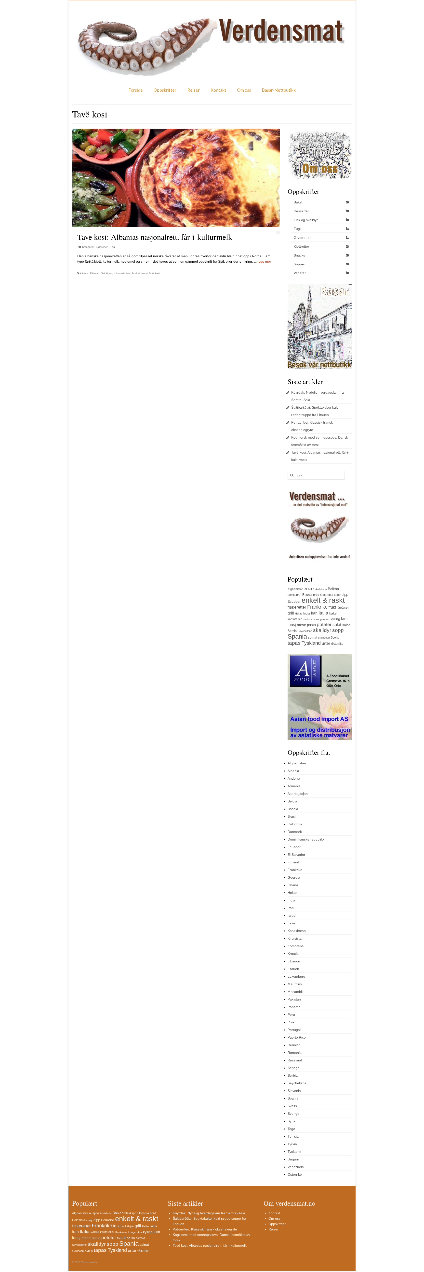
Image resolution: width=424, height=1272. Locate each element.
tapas (294, 643)
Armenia (294, 786)
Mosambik (296, 992)
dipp (345, 594)
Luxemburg (296, 976)
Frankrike (317, 607)
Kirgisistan (296, 938)
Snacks (299, 255)
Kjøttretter (102, 246)
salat (336, 624)
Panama (294, 1007)
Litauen (293, 969)
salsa (346, 625)
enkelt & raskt (323, 600)
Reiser (193, 90)
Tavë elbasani (139, 273)
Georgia (294, 877)
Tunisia (293, 1136)
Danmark (295, 832)
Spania (297, 636)
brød (316, 595)
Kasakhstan (297, 931)
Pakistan (294, 999)
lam (128, 273)
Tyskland (311, 643)
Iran (314, 613)
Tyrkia (292, 1144)
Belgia (292, 801)
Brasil (292, 816)
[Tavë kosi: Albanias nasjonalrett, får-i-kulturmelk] (176, 178)
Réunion (294, 1045)
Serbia (292, 631)
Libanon (294, 961)
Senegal (294, 1068)
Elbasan (94, 273)
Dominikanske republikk (306, 839)
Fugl (297, 229)
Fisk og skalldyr (306, 220)
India (306, 613)
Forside (135, 90)
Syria (291, 1121)
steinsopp (324, 637)
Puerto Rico (297, 1037)
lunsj (292, 625)
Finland (293, 862)
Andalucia (321, 589)
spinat (312, 637)
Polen (292, 1022)
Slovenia (294, 1091)
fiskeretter (297, 607)
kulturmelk (119, 273)
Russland (295, 1060)
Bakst (298, 202)
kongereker (323, 619)
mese (301, 625)
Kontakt (218, 90)
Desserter (301, 211)
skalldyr (322, 630)
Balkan (333, 589)
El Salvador (296, 855)
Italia (323, 612)
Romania (295, 1053)
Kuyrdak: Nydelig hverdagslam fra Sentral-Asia (209, 1213)
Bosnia (307, 595)
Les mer (264, 261)
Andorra (294, 778)
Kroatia (293, 954)
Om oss (244, 90)
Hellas (298, 613)
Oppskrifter (165, 90)
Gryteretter (302, 238)
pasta (311, 625)
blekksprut (294, 595)
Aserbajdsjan (298, 794)
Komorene (296, 946)
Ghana (293, 885)
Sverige (293, 1113)
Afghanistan (296, 589)
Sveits (335, 637)
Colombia (326, 595)
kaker (333, 613)
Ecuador (294, 601)
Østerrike (337, 643)
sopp (338, 630)
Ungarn (293, 1159)
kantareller (295, 619)
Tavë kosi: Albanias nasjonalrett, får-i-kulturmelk (210, 1245)
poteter (324, 624)
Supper (299, 264)
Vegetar (300, 273)
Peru (291, 1014)
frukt (332, 607)
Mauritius (295, 984)
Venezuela (296, 1167)
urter (326, 643)
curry (337, 594)
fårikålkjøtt (106, 273)
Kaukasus (309, 619)
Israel (292, 915)
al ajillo (309, 589)
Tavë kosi (154, 273)
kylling (335, 619)
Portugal (294, 1030)
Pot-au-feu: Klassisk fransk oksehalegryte (205, 1229)
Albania (84, 273)
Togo (291, 1129)
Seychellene (305, 630)
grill (291, 613)
